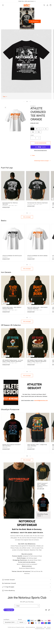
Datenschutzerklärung (30, 627)
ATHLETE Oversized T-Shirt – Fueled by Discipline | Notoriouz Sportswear (42, 485)
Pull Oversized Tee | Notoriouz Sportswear (37, 202)
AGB (45, 627)
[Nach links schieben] (23, 101)
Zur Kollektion (35, 21)
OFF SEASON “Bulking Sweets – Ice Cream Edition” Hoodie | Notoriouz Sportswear (13, 361)
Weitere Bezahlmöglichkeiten (40, 150)
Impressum (48, 628)
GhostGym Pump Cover (42, 514)
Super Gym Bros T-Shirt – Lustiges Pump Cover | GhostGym (37, 445)
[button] (2, 5)
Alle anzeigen (27, 217)
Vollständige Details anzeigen (41, 160)
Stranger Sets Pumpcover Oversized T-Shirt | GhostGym (12, 445)
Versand (48, 627)
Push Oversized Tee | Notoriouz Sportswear (10, 203)
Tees (4, 96)
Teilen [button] (33, 155)
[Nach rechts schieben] (30, 101)
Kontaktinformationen (40, 628)
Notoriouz (14, 627)
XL (46, 128)
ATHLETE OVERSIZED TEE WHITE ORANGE (37, 255)
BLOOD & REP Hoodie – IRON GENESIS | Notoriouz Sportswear (12, 308)
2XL (33, 132)
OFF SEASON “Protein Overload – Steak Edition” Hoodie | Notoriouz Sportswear (36, 361)
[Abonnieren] (38, 606)
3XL (39, 132)
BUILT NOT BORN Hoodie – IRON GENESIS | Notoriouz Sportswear (37, 308)
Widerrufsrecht (39, 627)
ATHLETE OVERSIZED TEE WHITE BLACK (12, 255)
